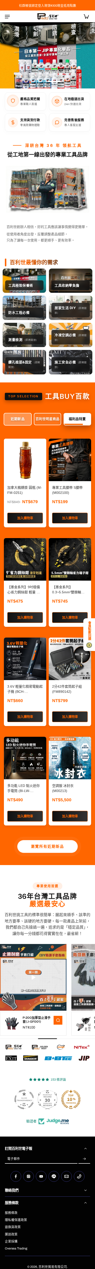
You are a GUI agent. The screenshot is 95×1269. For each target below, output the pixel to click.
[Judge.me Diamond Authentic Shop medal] (24, 1099)
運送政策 (11, 1234)
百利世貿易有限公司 (52, 1267)
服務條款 (11, 1213)
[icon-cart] (84, 16)
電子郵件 (13, 1159)
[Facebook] (15, 1176)
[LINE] (53, 1176)
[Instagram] (28, 1176)
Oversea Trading (16, 1248)
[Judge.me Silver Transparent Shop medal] (71, 1099)
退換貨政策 (13, 1227)
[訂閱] (84, 1159)
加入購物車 (25, 518)
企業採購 (11, 1241)
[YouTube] (41, 1176)
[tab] (40, 82)
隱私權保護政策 (16, 1220)
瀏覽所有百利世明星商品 (47, 846)
